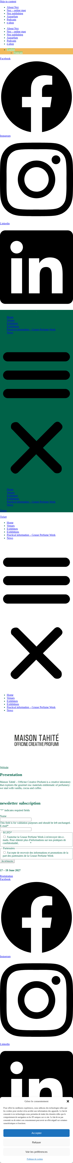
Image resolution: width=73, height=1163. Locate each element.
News (10, 332)
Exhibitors (12, 323)
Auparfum (12, 16)
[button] (68, 1101)
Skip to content (8, 1)
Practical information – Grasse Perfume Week (31, 329)
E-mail (4, 825)
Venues (11, 320)
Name (3, 816)
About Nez (13, 7)
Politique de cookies (35, 1159)
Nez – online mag (16, 10)
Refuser (36, 1142)
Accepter (37, 1133)
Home (10, 317)
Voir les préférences (36, 1151)
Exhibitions (13, 326)
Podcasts (11, 19)
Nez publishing (15, 13)
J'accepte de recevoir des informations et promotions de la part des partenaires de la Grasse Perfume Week (35, 854)
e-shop (10, 22)
